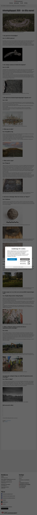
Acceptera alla (12, 259)
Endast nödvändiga (25, 259)
